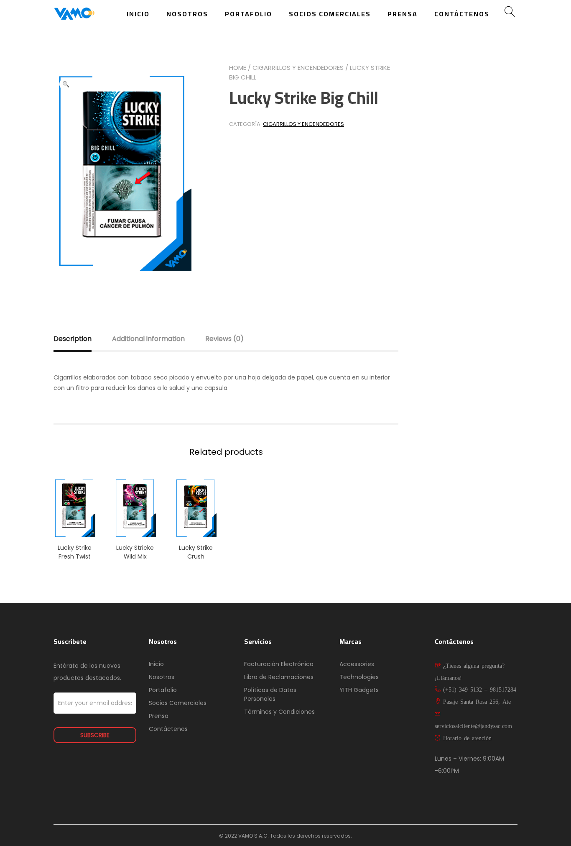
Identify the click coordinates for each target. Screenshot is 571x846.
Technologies (359, 677)
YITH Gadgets (359, 690)
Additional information (148, 339)
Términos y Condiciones (279, 712)
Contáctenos (461, 14)
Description (73, 339)
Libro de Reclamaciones (279, 677)
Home (237, 67)
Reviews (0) (224, 339)
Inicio (138, 14)
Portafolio (248, 14)
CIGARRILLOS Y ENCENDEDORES (298, 67)
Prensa (402, 14)
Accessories (356, 664)
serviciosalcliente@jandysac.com (473, 725)
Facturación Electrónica (279, 664)
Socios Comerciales (330, 14)
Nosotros (187, 14)
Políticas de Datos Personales (270, 694)
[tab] (82, 339)
